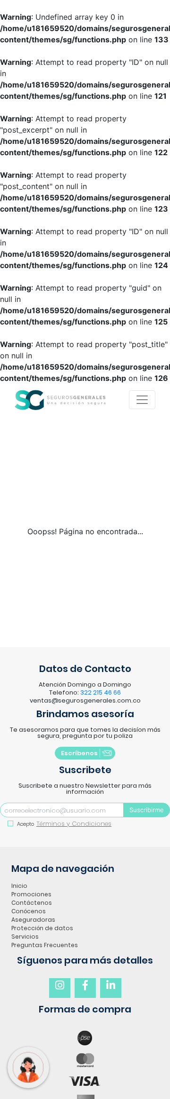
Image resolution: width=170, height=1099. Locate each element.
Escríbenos (79, 753)
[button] (59, 988)
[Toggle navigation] (142, 399)
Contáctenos (31, 903)
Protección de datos (42, 928)
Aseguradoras (33, 920)
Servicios (25, 937)
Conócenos (28, 911)
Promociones (31, 894)
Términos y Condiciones (73, 823)
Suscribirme (146, 810)
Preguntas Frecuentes (44, 945)
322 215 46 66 (100, 692)
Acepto (25, 824)
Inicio (19, 886)
